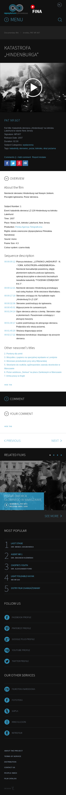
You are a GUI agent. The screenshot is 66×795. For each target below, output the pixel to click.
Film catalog (10, 778)
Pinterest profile (21, 628)
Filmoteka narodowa (23, 689)
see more (52, 516)
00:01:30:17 (9, 323)
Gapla (15, 710)
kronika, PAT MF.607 (31, 33)
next (55, 440)
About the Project (13, 751)
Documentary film (11, 33)
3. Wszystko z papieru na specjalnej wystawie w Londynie (30, 357)
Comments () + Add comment (17, 157)
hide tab (8, 385)
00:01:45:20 (9, 331)
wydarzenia (28, 145)
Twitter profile (20, 661)
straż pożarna (49, 148)
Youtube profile (21, 650)
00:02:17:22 (9, 335)
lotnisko (38, 148)
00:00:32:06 (9, 303)
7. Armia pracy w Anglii (14, 376)
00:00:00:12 (9, 262)
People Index (10, 773)
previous (13, 440)
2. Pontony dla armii (13, 354)
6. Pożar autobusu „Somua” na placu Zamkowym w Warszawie (33, 372)
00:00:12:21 (9, 288)
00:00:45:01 (9, 307)
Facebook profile (21, 617)
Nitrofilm (17, 732)
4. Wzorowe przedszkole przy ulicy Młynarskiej (25, 361)
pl (59, 5)
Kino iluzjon (19, 721)
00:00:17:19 (9, 296)
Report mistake (39, 157)
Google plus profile (23, 639)
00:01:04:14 (9, 311)
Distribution (10, 762)
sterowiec (23, 148)
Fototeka (17, 699)
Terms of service (12, 756)
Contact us (9, 767)
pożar (31, 148)
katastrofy (14, 148)
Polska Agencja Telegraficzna (28, 227)
